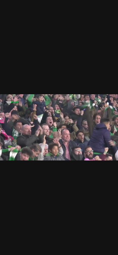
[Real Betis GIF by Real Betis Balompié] (59, 127)
